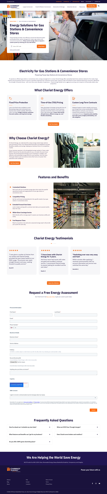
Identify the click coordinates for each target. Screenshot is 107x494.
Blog (8, 482)
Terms (47, 482)
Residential (59, 1)
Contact (27, 482)
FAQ (27, 479)
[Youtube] (99, 483)
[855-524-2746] (7, 1)
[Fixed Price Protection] (10, 98)
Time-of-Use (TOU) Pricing (52, 102)
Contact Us (97, 1)
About (82, 1)
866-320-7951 (51, 296)
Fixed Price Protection (18, 102)
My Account (88, 1)
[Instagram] (96, 483)
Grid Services (76, 1)
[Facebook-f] (92, 483)
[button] (51, 243)
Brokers (8, 479)
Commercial (66, 1)
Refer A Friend (49, 479)
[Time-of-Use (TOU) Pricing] (42, 98)
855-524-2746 (11, 1)
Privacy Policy (49, 484)
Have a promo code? (15, 49)
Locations (28, 484)
